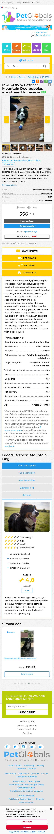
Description (29, 251)
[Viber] (41, 81)
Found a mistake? (26, 796)
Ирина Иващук (30, 232)
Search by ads (27, 721)
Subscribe (27, 712)
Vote (27, 590)
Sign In (39, 32)
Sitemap (32, 768)
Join (45, 32)
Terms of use (34, 781)
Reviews (27, 495)
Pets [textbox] (15, 66)
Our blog (27, 733)
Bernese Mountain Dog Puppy (20, 658)
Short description (27, 465)
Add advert (28, 60)
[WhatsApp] (46, 81)
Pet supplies (26, 48)
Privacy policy (7, 2)
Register (40, 799)
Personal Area (43, 35)
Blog (46, 50)
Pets (7, 50)
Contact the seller (27, 226)
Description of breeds (26, 776)
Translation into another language (26, 791)
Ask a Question (27, 480)
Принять (27, 827)
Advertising (29, 765)
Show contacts (27, 221)
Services (16, 50)
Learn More (27, 674)
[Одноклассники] (37, 81)
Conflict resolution (26, 788)
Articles (44, 773)
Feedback (29, 258)
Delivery (30, 265)
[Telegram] (50, 81)
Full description (27, 473)
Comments (29, 272)
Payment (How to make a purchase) (26, 784)
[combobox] (24, 66)
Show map (8, 164)
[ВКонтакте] (33, 81)
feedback (9, 446)
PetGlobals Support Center (21, 799)
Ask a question (26, 802)
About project (14, 765)
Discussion (27, 487)
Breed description (27, 729)
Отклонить (27, 822)
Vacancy (40, 765)
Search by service (27, 725)
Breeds (36, 50)
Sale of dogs (10, 773)
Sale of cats (23, 773)
